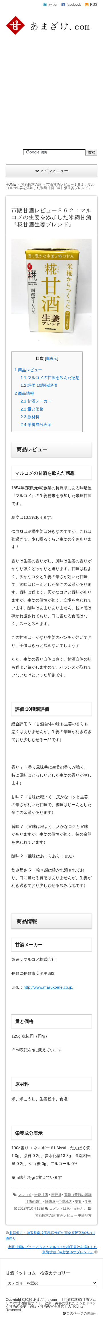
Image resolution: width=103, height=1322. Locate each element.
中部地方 (65, 1202)
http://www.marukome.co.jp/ (48, 987)
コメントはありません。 (68, 1209)
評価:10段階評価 (39, 385)
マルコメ (24, 1195)
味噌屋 (50, 1202)
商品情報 (24, 393)
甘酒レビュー (66, 1215)
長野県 (56, 1195)
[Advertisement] (51, 92)
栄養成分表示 (36, 424)
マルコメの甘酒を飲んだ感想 (50, 377)
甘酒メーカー (36, 401)
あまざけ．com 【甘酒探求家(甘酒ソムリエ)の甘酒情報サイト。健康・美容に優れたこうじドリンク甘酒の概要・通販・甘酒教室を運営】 (51, 1303)
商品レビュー (28, 370)
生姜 (88, 1202)
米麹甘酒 (41, 1195)
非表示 (51, 359)
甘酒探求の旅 (45, 1215)
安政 (78, 1202)
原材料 (30, 417)
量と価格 (32, 409)
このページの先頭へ (81, 1313)
